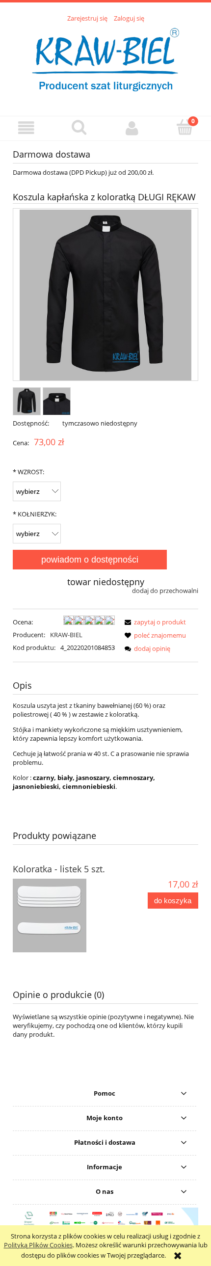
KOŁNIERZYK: (34, 514)
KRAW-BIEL (66, 634)
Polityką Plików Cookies (38, 1244)
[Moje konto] (132, 127)
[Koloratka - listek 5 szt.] (59, 915)
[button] (26, 127)
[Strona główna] (105, 64)
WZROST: (28, 471)
